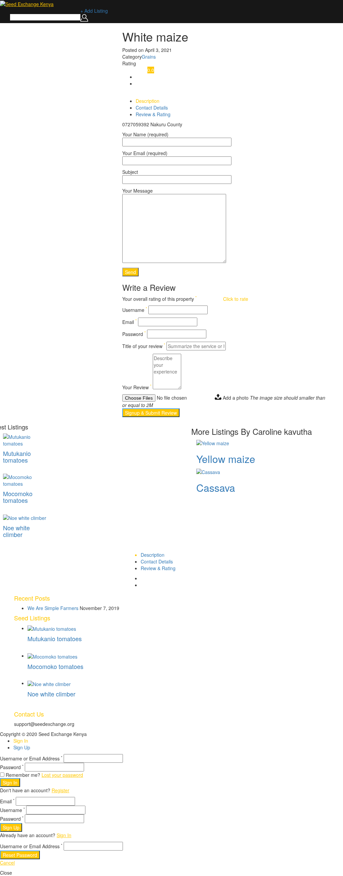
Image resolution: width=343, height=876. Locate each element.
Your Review (136, 387)
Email (129, 322)
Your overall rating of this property (159, 298)
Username (134, 310)
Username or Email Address (31, 758)
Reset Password (20, 855)
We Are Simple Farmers (52, 608)
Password (134, 334)
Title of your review (143, 346)
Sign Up (21, 747)
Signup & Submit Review (151, 412)
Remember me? (23, 774)
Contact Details (152, 107)
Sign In (20, 740)
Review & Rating (153, 114)
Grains (149, 56)
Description (147, 100)
